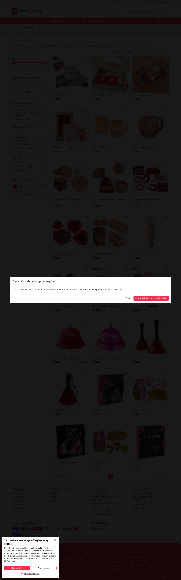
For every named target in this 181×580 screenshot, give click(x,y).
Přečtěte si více (10, 561)
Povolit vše (17, 568)
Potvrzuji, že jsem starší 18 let (151, 298)
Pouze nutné (44, 568)
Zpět (128, 298)
